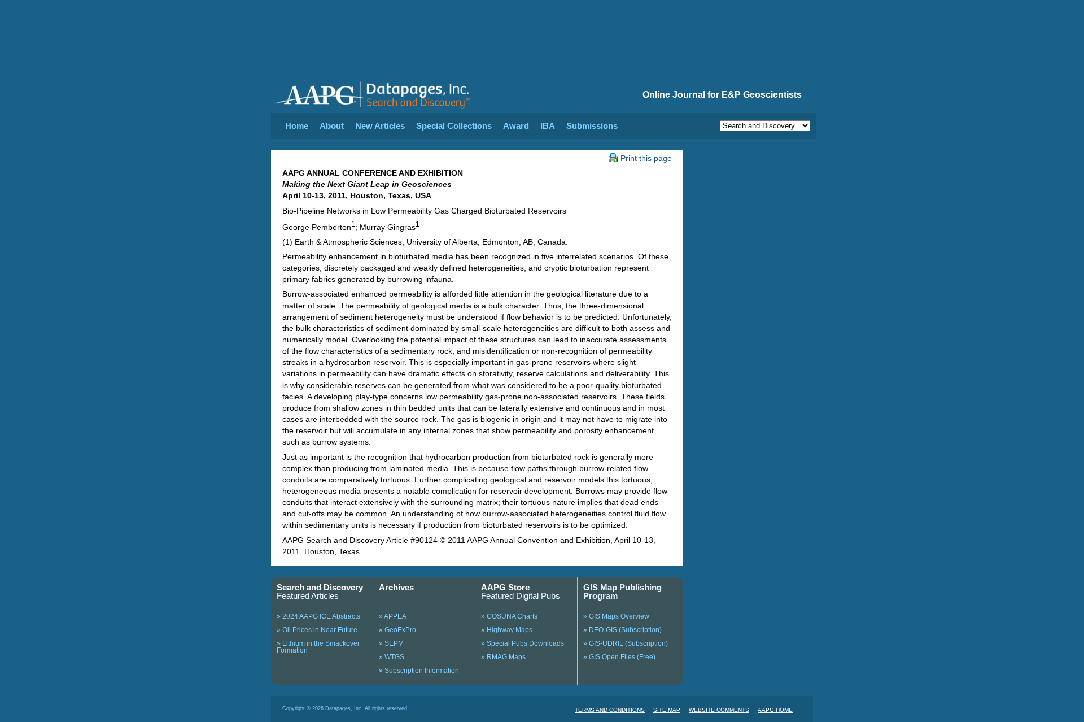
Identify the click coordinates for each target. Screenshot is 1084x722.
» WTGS (391, 657)
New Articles (380, 126)
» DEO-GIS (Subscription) (622, 630)
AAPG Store (505, 587)
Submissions (592, 126)
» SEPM (391, 643)
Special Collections (454, 126)
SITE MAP (666, 710)
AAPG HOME (775, 710)
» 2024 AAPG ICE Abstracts (318, 616)
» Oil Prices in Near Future (317, 630)
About (332, 126)
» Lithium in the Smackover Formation (318, 647)
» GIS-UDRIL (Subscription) (625, 643)
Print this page (646, 158)
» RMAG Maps (503, 657)
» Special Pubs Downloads (522, 643)
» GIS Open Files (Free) (619, 657)
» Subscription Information (419, 671)
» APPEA (392, 616)
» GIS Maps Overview (616, 616)
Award (516, 126)
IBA (547, 126)
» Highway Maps (506, 630)
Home (296, 126)
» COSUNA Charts (509, 616)
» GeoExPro (397, 630)
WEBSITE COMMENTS (719, 710)
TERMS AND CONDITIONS (610, 710)
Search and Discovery (320, 587)
